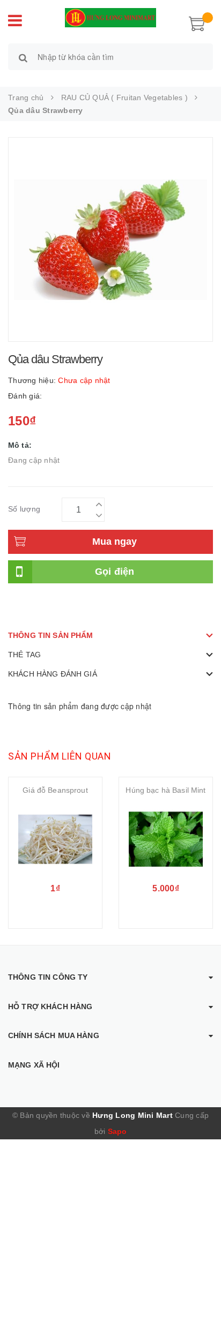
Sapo (117, 1131)
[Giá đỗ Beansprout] (55, 839)
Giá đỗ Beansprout (55, 790)
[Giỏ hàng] (197, 22)
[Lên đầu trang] (199, 1305)
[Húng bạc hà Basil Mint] (166, 839)
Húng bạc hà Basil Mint (165, 790)
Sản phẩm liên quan (59, 756)
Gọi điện (115, 571)
